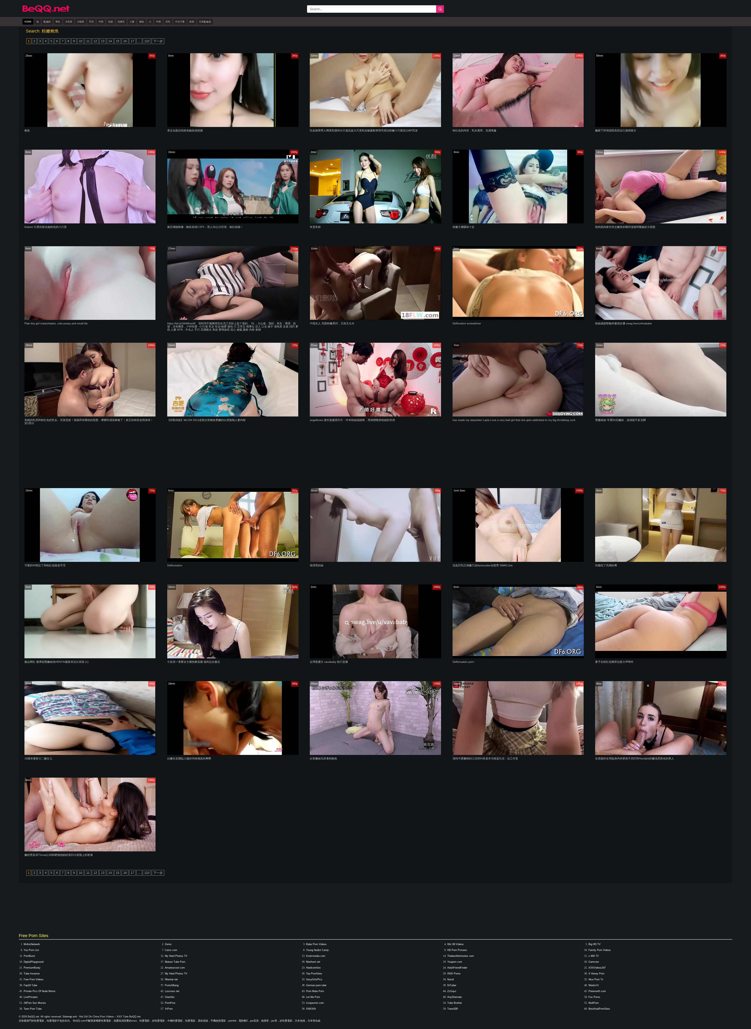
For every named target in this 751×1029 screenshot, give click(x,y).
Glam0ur (169, 997)
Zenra (168, 944)
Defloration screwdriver (467, 323)
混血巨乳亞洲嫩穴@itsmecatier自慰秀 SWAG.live (483, 565)
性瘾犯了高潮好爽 (606, 565)
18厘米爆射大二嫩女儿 (38, 758)
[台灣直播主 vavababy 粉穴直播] (375, 657)
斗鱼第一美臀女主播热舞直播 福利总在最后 (193, 661)
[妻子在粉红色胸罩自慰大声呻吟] (660, 657)
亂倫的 (47, 21)
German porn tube (316, 985)
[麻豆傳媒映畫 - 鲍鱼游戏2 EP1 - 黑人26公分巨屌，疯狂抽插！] (232, 222)
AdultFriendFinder (457, 967)
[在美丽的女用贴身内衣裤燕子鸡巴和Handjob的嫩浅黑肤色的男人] (660, 754)
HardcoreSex (313, 967)
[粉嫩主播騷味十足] (518, 222)
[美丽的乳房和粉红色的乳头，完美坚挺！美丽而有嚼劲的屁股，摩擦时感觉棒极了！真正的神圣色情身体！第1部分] (90, 415)
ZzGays (451, 991)
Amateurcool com (175, 967)
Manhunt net (313, 961)
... (139, 41)
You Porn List (31, 950)
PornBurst (29, 955)
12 (95, 41)
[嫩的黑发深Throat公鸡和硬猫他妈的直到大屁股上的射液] (90, 850)
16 (125, 41)
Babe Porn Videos (316, 944)
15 (117, 41)
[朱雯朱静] (375, 222)
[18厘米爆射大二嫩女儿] (90, 754)
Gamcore (593, 961)
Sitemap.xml (70, 1016)
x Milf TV (593, 955)
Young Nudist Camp (317, 950)
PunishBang (172, 985)
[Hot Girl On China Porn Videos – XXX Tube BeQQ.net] (45, 11)
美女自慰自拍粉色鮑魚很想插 (185, 130)
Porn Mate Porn (315, 991)
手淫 (91, 21)
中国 (101, 21)
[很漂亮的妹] (375, 560)
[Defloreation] (232, 560)
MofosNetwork (32, 944)
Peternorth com (597, 991)
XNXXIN (311, 1008)
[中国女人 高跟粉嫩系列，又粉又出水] (375, 319)
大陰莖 (80, 21)
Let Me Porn (313, 997)
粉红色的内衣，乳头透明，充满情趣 (474, 130)
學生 (58, 21)
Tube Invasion (32, 973)
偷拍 (141, 21)
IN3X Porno (453, 973)
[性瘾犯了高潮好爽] (660, 560)
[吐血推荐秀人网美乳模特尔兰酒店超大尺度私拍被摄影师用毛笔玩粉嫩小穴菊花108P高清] (375, 126)
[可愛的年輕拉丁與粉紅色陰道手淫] (90, 560)
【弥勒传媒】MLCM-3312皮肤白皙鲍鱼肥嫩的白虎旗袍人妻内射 (206, 420)
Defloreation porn (463, 661)
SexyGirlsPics (314, 979)
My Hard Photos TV (176, 955)
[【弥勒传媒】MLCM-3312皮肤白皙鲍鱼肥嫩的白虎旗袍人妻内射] (232, 415)
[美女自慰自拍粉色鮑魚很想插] (232, 126)
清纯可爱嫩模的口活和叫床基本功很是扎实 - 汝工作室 (485, 758)
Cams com (171, 950)
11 (88, 41)
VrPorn (169, 1008)
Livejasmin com (315, 1002)
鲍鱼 (27, 130)
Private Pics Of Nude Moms (40, 991)
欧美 (192, 21)
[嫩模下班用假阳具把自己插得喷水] (660, 126)
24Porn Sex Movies (35, 1002)
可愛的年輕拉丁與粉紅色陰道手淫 (45, 565)
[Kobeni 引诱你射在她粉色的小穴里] (90, 222)
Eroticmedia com (315, 955)
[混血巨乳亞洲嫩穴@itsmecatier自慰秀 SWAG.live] (518, 560)
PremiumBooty (32, 967)
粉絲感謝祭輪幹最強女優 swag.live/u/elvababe (623, 323)
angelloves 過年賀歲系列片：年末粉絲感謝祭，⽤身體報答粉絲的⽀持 (352, 420)
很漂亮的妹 (316, 565)
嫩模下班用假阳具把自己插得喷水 (615, 130)
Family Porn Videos (599, 950)
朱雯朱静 (315, 226)
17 (132, 41)
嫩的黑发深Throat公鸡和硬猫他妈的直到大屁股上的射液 (58, 854)
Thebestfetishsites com (460, 955)
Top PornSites (314, 973)
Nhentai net (171, 979)
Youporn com (454, 961)
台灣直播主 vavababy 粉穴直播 (329, 661)
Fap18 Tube (30, 985)
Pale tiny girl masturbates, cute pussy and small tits (56, 323)
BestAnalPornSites (599, 1008)
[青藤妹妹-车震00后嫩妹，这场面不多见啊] (660, 415)
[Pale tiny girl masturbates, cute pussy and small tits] (90, 319)
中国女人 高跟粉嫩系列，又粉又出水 (332, 323)
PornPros (170, 1002)
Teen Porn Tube (33, 1008)
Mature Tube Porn (175, 961)
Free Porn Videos (33, 979)
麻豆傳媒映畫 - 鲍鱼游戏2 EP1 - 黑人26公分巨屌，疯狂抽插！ (205, 226)
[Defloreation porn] (518, 657)
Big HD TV (594, 944)
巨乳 (168, 21)
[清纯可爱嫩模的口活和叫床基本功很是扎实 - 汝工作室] (518, 754)
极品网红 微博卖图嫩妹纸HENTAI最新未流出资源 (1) (56, 661)
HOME (27, 21)
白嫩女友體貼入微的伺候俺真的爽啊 (189, 758)
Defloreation (174, 565)
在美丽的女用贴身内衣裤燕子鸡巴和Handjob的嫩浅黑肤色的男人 (634, 758)
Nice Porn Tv (595, 979)
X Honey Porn (596, 973)
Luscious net (172, 991)
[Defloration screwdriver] (518, 319)
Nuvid (450, 979)
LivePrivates (31, 997)
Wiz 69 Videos (455, 944)
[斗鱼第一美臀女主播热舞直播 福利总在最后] (232, 657)
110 (146, 41)
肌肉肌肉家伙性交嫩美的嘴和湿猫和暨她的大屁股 (625, 226)
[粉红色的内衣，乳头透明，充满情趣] (518, 126)
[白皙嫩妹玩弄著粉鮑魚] (375, 754)
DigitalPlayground (33, 961)
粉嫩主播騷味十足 (463, 226)
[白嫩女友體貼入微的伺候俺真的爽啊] (232, 754)
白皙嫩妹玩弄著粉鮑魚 (323, 758)
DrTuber (451, 985)
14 (110, 41)
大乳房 (68, 21)
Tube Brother (454, 1002)
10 (80, 41)
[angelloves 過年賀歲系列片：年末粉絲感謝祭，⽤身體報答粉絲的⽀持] (375, 415)
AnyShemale (454, 997)
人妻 (132, 21)
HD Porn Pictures (457, 950)
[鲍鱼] (90, 126)
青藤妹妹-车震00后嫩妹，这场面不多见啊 (620, 420)
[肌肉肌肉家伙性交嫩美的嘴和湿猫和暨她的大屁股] (660, 222)
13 (102, 41)
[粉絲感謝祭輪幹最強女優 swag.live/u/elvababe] (660, 319)
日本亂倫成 (205, 21)
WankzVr (593, 985)
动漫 (110, 21)
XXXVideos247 (597, 967)
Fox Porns (594, 997)
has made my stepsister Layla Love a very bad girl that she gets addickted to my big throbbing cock (514, 420)
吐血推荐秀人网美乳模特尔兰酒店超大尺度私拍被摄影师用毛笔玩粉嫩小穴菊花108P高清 (364, 130)
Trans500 (452, 1008)
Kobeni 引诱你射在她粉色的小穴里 (45, 226)
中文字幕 (180, 21)
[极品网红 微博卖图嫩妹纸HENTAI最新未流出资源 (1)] (90, 657)
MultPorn (593, 1002)
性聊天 (121, 21)
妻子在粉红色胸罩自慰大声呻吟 (614, 661)
